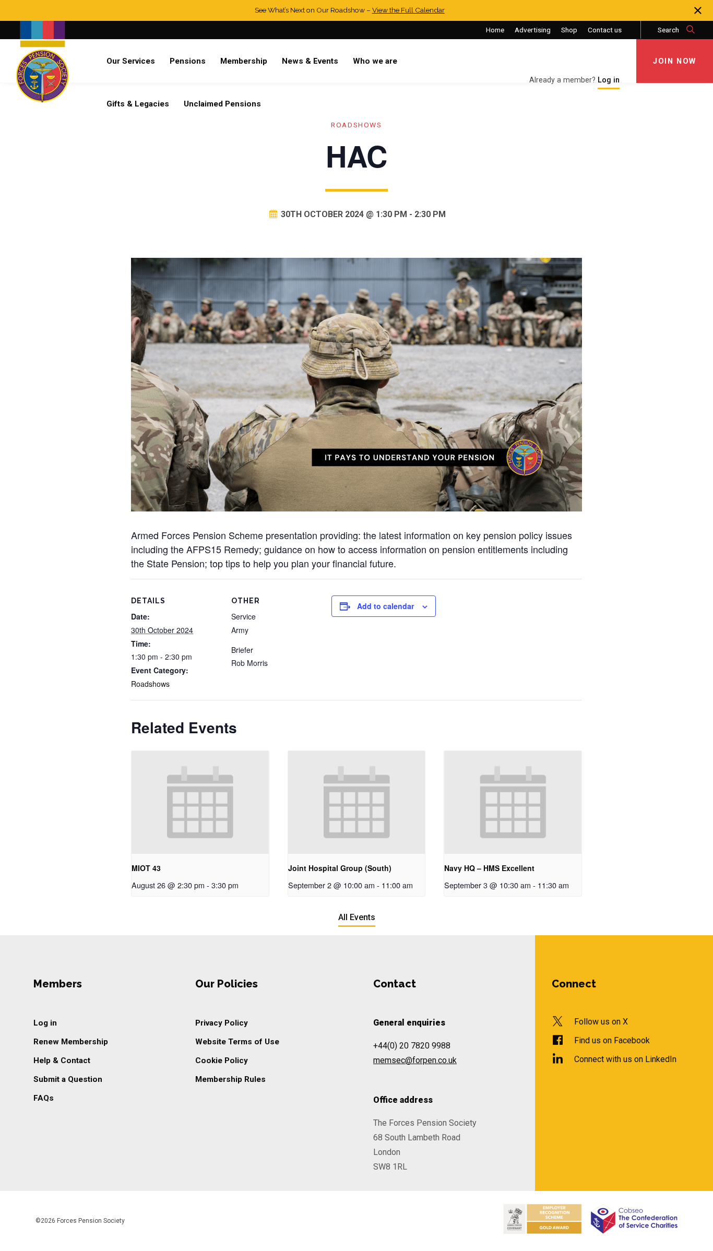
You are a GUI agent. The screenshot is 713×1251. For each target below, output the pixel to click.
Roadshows (356, 125)
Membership (243, 61)
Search (669, 30)
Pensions (188, 61)
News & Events (310, 61)
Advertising (533, 30)
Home (495, 30)
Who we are (375, 61)
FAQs (43, 1098)
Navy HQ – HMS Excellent (489, 868)
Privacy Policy (221, 1023)
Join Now (674, 61)
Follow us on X (601, 1022)
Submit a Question (67, 1079)
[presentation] (200, 802)
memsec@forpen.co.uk (415, 1060)
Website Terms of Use (237, 1041)
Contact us (605, 30)
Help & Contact (61, 1060)
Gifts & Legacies (137, 104)
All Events (356, 917)
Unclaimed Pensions (222, 104)
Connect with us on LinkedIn (625, 1059)
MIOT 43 (146, 868)
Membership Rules (230, 1079)
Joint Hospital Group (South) (339, 868)
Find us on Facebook (612, 1040)
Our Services (130, 61)
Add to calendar (385, 606)
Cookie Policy (221, 1060)
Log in (45, 1023)
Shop (569, 30)
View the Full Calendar (408, 10)
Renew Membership (70, 1041)
